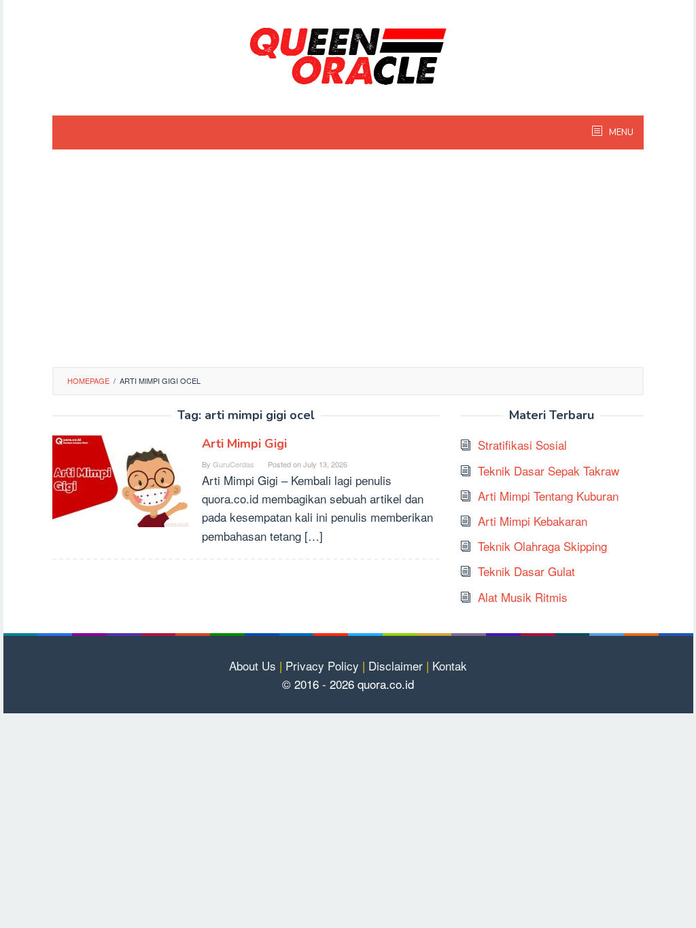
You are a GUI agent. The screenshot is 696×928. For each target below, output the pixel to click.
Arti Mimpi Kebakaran (532, 520)
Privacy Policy (322, 665)
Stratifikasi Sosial (522, 444)
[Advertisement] (348, 265)
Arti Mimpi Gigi (244, 443)
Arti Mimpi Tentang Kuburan (548, 495)
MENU (620, 132)
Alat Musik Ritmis (523, 596)
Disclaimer (395, 665)
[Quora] (348, 54)
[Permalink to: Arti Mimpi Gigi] (120, 479)
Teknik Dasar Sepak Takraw (548, 470)
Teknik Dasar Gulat (526, 571)
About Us (252, 665)
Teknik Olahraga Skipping (542, 545)
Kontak (449, 665)
